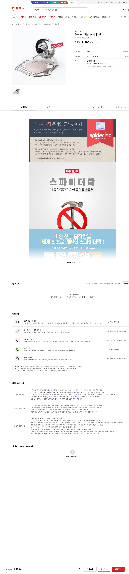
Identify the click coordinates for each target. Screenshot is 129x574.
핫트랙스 (38, 10)
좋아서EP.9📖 (94, 17)
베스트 (60, 17)
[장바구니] (124, 10)
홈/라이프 (18, 24)
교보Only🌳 (106, 17)
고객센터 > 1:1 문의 (79, 394)
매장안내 (125, 2)
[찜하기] (79, 569)
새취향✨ (23, 17)
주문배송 (118, 2)
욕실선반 (57, 24)
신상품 (67, 17)
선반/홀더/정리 (46, 24)
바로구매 (118, 569)
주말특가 (52, 17)
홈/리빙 (28, 24)
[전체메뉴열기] (14, 16)
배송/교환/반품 (97, 107)
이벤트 (74, 17)
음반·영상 (32, 17)
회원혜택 (111, 2)
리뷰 (48, 107)
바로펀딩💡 (83, 17)
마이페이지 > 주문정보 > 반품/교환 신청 (42, 394)
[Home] (13, 24)
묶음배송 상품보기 (107, 66)
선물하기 (90, 569)
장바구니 (104, 569)
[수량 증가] (73, 569)
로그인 (105, 2)
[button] (82, 38)
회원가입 (100, 2)
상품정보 (24, 107)
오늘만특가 (42, 17)
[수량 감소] (67, 569)
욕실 (36, 24)
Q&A (72, 107)
